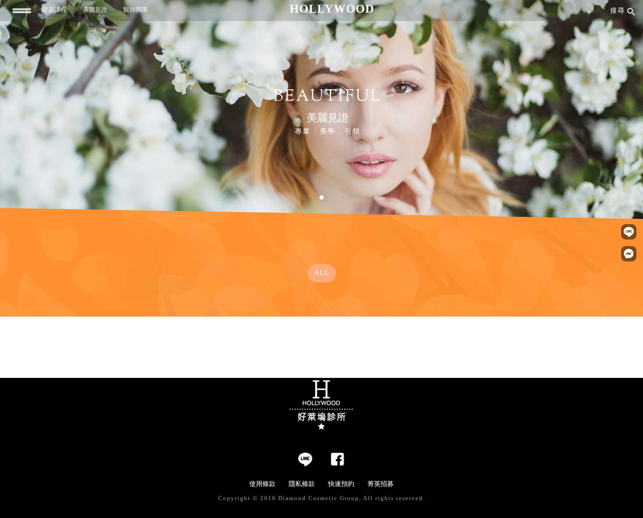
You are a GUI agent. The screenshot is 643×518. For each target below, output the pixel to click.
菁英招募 (380, 483)
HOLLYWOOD (332, 8)
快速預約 (341, 483)
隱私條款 (302, 483)
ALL (321, 272)
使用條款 (262, 483)
